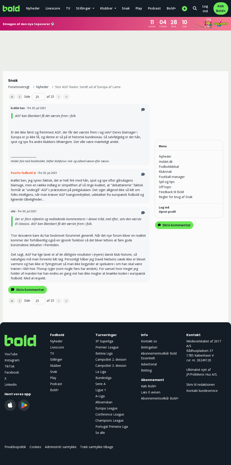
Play (139, 8)
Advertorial (149, 364)
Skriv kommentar (29, 289)
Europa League (106, 408)
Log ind (205, 8)
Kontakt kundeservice (202, 390)
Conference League (109, 414)
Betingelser (149, 347)
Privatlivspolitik (15, 447)
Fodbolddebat (169, 166)
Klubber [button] (107, 8)
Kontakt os (149, 341)
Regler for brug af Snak (175, 197)
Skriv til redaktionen (200, 384)
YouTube (11, 354)
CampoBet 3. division (110, 365)
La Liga (100, 371)
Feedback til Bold (171, 192)
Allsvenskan (103, 402)
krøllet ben (18, 108)
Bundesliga (103, 378)
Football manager (172, 177)
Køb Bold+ (221, 8)
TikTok (9, 366)
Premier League (107, 347)
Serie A (100, 384)
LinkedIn (11, 384)
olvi (13, 211)
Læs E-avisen (150, 392)
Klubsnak (165, 171)
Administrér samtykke (60, 447)
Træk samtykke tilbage (96, 447)
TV (68, 8)
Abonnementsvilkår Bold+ (160, 398)
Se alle (100, 432)
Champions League (109, 420)
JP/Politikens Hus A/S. (201, 374)
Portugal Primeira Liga (111, 426)
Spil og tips (167, 182)
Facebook (12, 372)
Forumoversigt (19, 87)
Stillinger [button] (84, 8)
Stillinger (56, 359)
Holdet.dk (166, 161)
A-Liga (100, 396)
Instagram (12, 360)
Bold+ (171, 8)
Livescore (53, 8)
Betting (146, 370)
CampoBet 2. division (110, 359)
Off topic (165, 187)
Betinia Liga (104, 353)
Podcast (154, 8)
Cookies (35, 447)
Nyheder (33, 8)
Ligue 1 (100, 390)
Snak (126, 8)
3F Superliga (104, 341)
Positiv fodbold (22, 173)
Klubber (55, 365)
